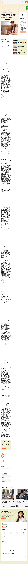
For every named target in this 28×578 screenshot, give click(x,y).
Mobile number (22, 21)
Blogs (5, 9)
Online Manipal (8, 422)
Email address (22, 18)
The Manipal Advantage (23, 2)
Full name (21, 15)
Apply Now (3, 518)
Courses (21, 24)
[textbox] (22, 25)
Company (3, 536)
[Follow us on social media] (2, 468)
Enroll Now (4, 448)
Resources (3, 546)
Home (2, 9)
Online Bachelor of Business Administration (8, 556)
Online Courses (4, 541)
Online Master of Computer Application (8, 553)
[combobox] (21, 22)
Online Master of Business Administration (8, 550)
